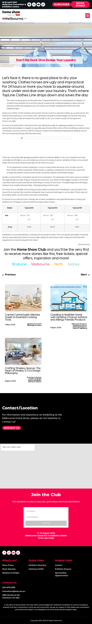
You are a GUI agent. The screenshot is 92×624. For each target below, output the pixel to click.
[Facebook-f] (4, 553)
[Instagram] (34, 4)
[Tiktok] (43, 4)
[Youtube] (38, 4)
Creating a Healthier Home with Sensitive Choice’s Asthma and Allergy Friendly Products (68, 317)
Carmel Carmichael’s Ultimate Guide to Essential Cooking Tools (22, 317)
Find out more (84, 245)
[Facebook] (29, 4)
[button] (87, 15)
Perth (58, 264)
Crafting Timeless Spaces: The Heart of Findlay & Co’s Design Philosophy (23, 371)
